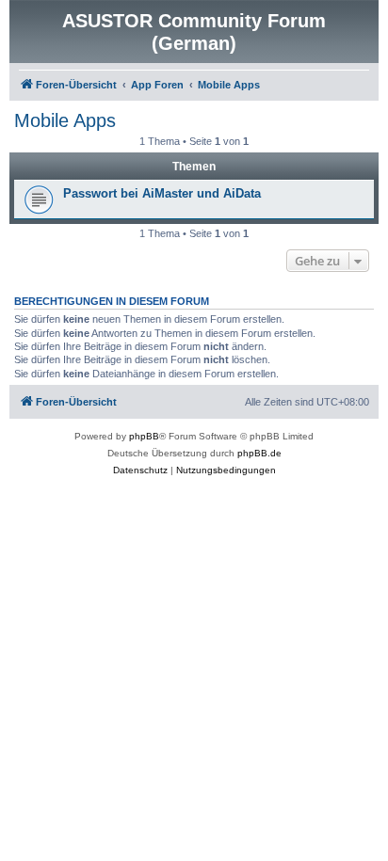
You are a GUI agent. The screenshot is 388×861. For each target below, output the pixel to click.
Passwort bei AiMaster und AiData (162, 193)
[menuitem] (140, 470)
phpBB (144, 436)
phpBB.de (259, 453)
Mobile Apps (65, 120)
